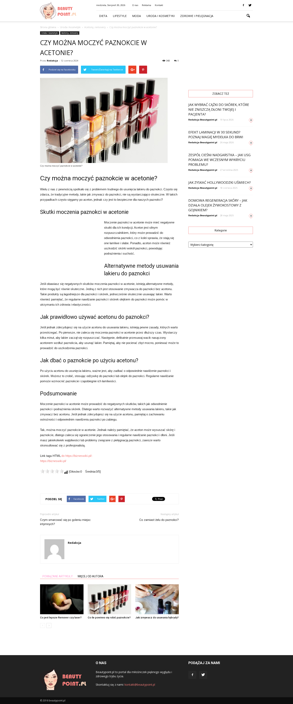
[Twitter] (250, 5)
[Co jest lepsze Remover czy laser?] (62, 599)
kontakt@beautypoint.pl (140, 684)
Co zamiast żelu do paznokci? (159, 520)
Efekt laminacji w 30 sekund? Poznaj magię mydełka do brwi (215, 134)
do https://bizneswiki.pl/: (76, 455)
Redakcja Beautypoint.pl (202, 119)
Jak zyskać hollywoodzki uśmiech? (219, 182)
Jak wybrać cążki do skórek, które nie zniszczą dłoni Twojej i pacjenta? (218, 109)
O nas (135, 5)
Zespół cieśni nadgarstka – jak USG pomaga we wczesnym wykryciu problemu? (219, 160)
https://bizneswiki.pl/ (53, 461)
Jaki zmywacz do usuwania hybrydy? (157, 617)
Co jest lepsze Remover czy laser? (61, 617)
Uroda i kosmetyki (160, 16)
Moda (136, 16)
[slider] (52, 471)
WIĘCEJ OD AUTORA (90, 576)
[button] (248, 16)
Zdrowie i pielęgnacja (196, 16)
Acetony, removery (69, 33)
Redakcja (52, 60)
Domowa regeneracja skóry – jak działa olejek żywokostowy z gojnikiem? (217, 205)
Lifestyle (120, 16)
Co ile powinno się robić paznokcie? (109, 617)
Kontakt (159, 5)
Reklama (146, 5)
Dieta (103, 16)
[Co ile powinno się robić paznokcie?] (109, 599)
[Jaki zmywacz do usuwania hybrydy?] (157, 599)
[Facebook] (243, 5)
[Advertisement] (70, 247)
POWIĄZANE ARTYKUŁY (57, 576)
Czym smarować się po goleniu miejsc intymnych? (65, 522)
